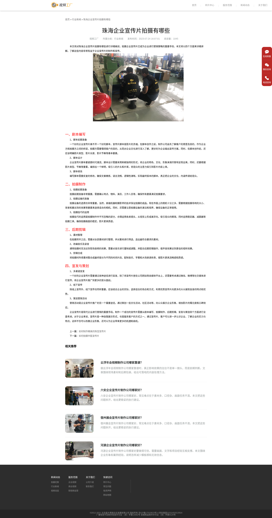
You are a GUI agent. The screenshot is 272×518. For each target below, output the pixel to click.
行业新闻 (76, 19)
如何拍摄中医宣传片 (89, 336)
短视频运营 (73, 491)
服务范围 (227, 5)
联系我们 (90, 486)
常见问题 (107, 486)
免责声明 (107, 491)
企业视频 (72, 482)
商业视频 (72, 486)
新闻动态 (245, 5)
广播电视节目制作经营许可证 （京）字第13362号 (118, 515)
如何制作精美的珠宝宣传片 (92, 331)
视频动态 (55, 491)
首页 (194, 5)
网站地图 (107, 495)
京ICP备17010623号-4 (148, 513)
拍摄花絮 (55, 482)
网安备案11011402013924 (170, 513)
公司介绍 (90, 482)
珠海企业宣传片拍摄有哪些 (96, 19)
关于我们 (262, 5)
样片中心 (209, 5)
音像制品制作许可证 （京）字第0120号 (158, 515)
